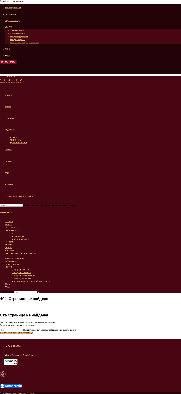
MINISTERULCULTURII (16, 375)
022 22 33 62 (11, 349)
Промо (8, 248)
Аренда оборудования (19, 37)
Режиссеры (18, 236)
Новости (9, 242)
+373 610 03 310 (13, 352)
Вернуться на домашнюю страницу (16, 333)
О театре (9, 222)
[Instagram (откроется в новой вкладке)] (6, 71)
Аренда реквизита (17, 33)
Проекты (9, 245)
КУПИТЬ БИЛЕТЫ (8, 62)
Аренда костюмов (17, 30)
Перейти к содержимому (11, 1)
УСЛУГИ (8, 27)
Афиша (8, 225)
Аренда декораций (17, 40)
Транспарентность (13, 8)
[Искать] (38, 292)
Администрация (20, 239)
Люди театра (11, 230)
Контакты (10, 250)
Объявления (10, 14)
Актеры (16, 233)
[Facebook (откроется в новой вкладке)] (6, 67)
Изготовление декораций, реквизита (24, 43)
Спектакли (10, 227)
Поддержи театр (12, 21)
